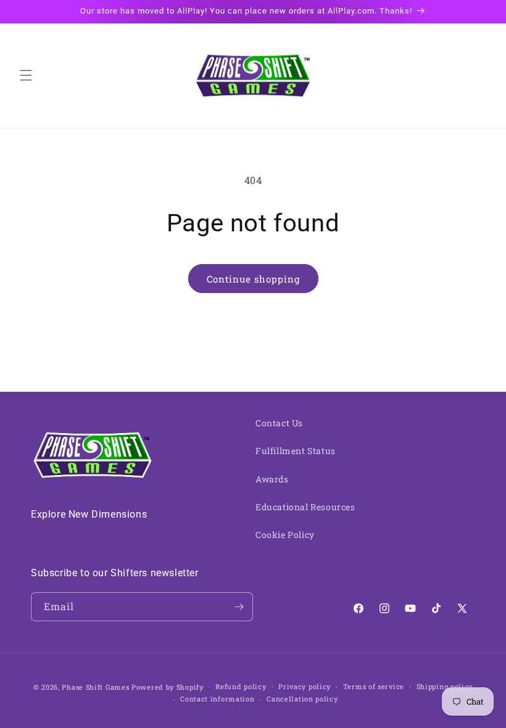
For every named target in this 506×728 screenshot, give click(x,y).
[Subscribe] (238, 606)
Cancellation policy (302, 698)
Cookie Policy (285, 534)
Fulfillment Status (295, 451)
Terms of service (373, 686)
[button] (25, 75)
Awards (272, 479)
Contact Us (279, 423)
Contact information (217, 698)
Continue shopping (253, 279)
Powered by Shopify (167, 687)
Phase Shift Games (95, 687)
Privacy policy (304, 686)
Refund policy (240, 686)
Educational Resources (305, 507)
